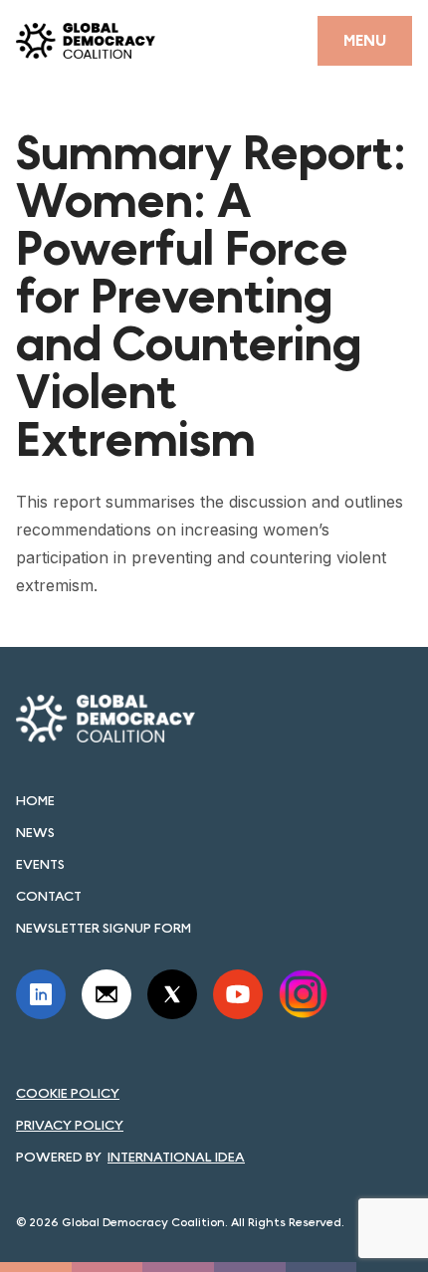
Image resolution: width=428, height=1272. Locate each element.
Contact (49, 896)
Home (35, 800)
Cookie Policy (67, 1093)
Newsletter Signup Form (103, 928)
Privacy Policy (69, 1125)
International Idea (176, 1157)
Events (40, 864)
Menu (364, 40)
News (35, 832)
